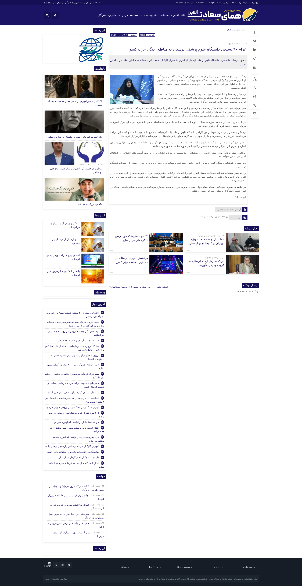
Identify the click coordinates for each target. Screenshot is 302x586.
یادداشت (47, 2)
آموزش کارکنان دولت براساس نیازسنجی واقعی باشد (72, 446)
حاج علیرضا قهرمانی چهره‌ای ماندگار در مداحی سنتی (75, 137)
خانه (183, 14)
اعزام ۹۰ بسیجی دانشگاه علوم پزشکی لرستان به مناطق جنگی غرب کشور (187, 49)
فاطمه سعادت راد (224, 209)
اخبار (176, 14)
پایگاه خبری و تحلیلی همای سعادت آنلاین (201, 579)
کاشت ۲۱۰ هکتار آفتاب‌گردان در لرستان (78, 457)
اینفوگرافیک (58, 2)
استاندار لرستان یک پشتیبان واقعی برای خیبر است (73, 392)
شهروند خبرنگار (72, 2)
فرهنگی (229, 30)
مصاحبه (134, 14)
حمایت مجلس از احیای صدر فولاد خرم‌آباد (77, 340)
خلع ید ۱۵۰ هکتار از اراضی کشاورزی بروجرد (76, 422)
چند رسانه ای (150, 14)
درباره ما (84, 2)
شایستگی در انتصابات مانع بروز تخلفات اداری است (73, 452)
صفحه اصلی (95, 2)
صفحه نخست (239, 30)
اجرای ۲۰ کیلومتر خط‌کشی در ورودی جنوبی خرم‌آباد (72, 407)
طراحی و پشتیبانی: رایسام (56, 579)
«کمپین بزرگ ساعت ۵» (90, 204)
